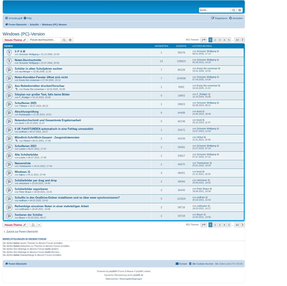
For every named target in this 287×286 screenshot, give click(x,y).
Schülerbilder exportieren (31, 189)
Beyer (22, 217)
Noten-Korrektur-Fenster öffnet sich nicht (41, 77)
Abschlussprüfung (27, 111)
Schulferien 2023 (25, 146)
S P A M (20, 51)
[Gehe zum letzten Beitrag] (218, 51)
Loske (22, 149)
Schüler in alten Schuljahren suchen (38, 68)
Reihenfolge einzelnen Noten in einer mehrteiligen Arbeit (52, 206)
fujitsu (22, 174)
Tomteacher (25, 166)
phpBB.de (138, 275)
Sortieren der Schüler (29, 214)
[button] (203, 39)
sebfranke (24, 209)
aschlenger (24, 71)
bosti (199, 111)
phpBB (112, 271)
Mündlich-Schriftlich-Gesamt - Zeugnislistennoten (47, 137)
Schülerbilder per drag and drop (36, 180)
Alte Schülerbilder (26, 154)
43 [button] (237, 40)
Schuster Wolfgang (28, 54)
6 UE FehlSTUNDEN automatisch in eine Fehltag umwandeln (54, 128)
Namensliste (23, 163)
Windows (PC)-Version (24, 34)
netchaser (24, 183)
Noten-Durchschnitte (28, 60)
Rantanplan (25, 114)
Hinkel (27, 140)
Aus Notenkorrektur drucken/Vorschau (39, 85)
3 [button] (219, 40)
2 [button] (215, 40)
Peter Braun (25, 192)
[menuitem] (27, 18)
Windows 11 (22, 171)
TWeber (23, 106)
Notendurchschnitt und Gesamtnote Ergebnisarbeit (48, 120)
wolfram (23, 131)
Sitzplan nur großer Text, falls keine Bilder (42, 94)
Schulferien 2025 (25, 103)
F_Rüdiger (24, 97)
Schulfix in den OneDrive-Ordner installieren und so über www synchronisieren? (67, 197)
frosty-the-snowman (207, 68)
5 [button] (229, 40)
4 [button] (224, 40)
